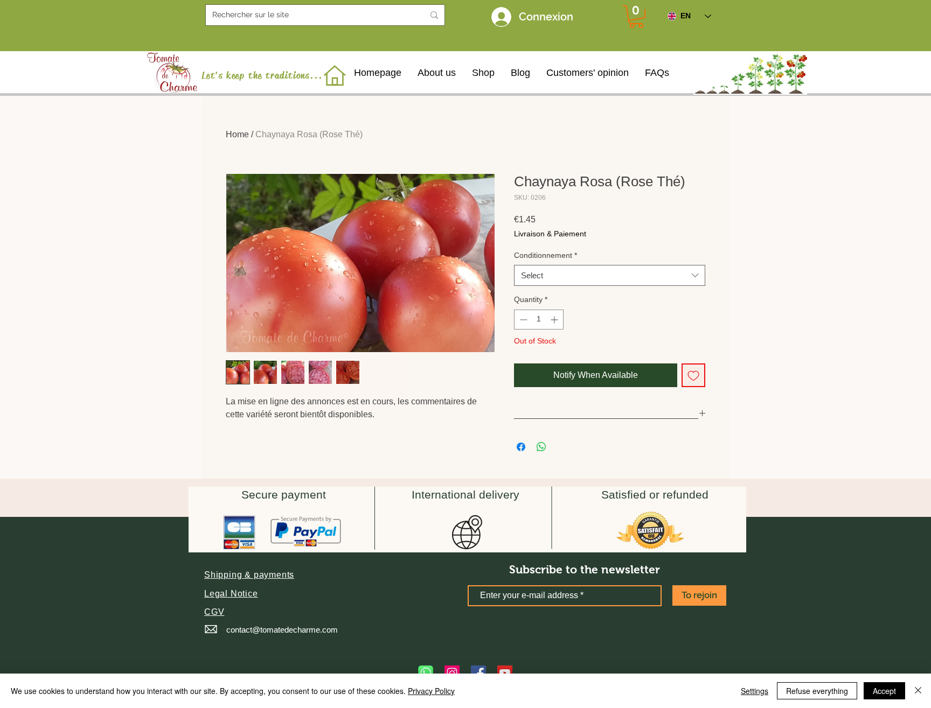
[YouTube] (504, 673)
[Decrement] (522, 319)
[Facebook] (478, 673)
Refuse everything (817, 690)
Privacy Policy (431, 690)
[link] (636, 16)
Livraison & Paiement (550, 233)
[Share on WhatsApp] (541, 446)
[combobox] (609, 275)
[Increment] (555, 319)
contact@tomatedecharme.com (282, 629)
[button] (249, 574)
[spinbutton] (538, 319)
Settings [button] (754, 690)
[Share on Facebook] (521, 446)
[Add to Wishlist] (693, 375)
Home (237, 134)
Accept (884, 690)
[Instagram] (452, 673)
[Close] (918, 690)
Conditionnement (545, 255)
